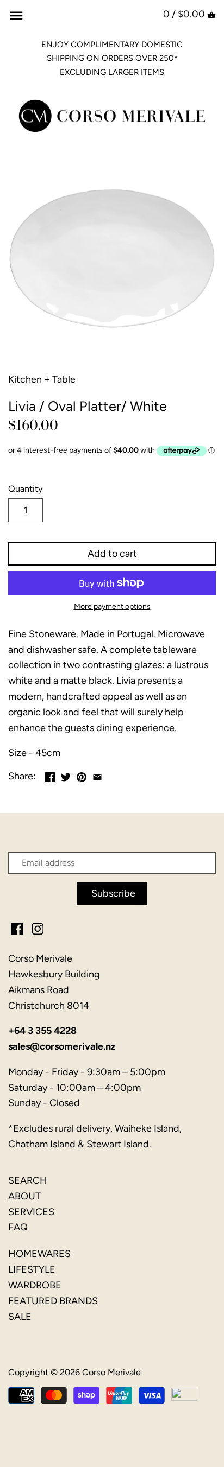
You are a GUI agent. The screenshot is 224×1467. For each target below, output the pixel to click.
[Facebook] (17, 928)
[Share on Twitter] (66, 775)
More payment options (112, 606)
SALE (20, 1317)
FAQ (18, 1227)
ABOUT (24, 1196)
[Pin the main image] (81, 775)
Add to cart (112, 554)
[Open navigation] (16, 16)
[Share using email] (97, 775)
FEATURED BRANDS (53, 1301)
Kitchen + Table (42, 379)
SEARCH (27, 1180)
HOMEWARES (39, 1254)
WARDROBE (34, 1285)
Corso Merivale (111, 1372)
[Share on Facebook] (50, 775)
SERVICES (31, 1212)
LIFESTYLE (31, 1269)
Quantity (25, 489)
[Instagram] (38, 928)
